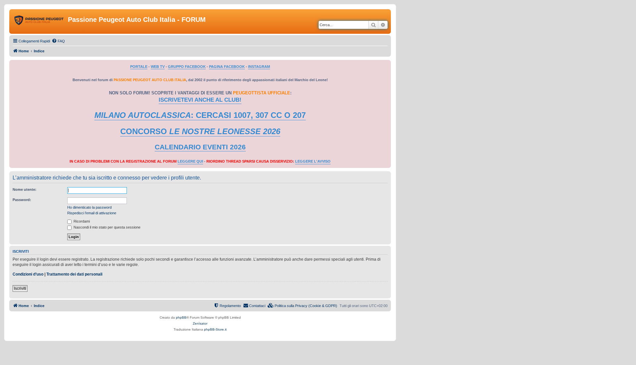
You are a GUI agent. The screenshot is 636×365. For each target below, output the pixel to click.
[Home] (39, 21)
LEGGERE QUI (190, 161)
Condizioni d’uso (28, 274)
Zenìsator (200, 323)
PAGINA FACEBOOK (227, 67)
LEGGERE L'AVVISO (313, 161)
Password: (22, 200)
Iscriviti (20, 288)
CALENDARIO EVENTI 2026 (200, 147)
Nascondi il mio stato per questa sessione (106, 227)
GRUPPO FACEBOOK (187, 67)
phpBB (181, 317)
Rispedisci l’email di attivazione (91, 213)
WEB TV (158, 67)
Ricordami (81, 221)
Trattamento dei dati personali (74, 274)
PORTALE (138, 67)
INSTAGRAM (259, 67)
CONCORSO (200, 131)
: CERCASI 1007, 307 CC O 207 (200, 115)
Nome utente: (24, 189)
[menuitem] (58, 41)
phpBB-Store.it (215, 329)
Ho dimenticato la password (89, 207)
